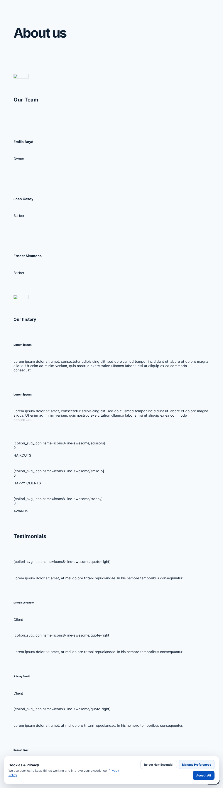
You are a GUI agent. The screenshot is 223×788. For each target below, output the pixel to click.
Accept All (203, 775)
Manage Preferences (196, 764)
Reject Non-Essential (158, 764)
